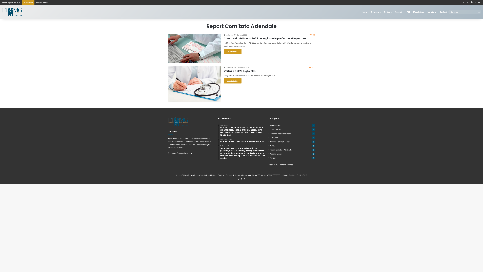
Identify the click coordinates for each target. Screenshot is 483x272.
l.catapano (229, 35)
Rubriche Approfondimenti (280, 134)
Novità (272, 146)
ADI (408, 12)
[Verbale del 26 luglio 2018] (194, 84)
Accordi (398, 12)
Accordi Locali (275, 154)
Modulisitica (418, 12)
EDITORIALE (275, 138)
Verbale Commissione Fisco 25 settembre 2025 (54, 3)
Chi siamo (375, 12)
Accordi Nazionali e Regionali (281, 142)
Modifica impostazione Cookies (281, 165)
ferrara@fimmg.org (184, 153)
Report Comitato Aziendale (281, 150)
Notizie (387, 12)
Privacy (273, 158)
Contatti (443, 12)
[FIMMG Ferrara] (12, 12)
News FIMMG (275, 126)
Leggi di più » (232, 51)
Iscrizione (432, 12)
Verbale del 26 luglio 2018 (240, 71)
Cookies (292, 175)
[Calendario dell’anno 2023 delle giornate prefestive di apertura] (194, 48)
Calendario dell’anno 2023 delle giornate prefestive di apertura (265, 38)
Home (364, 12)
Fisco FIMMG (275, 130)
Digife (305, 175)
